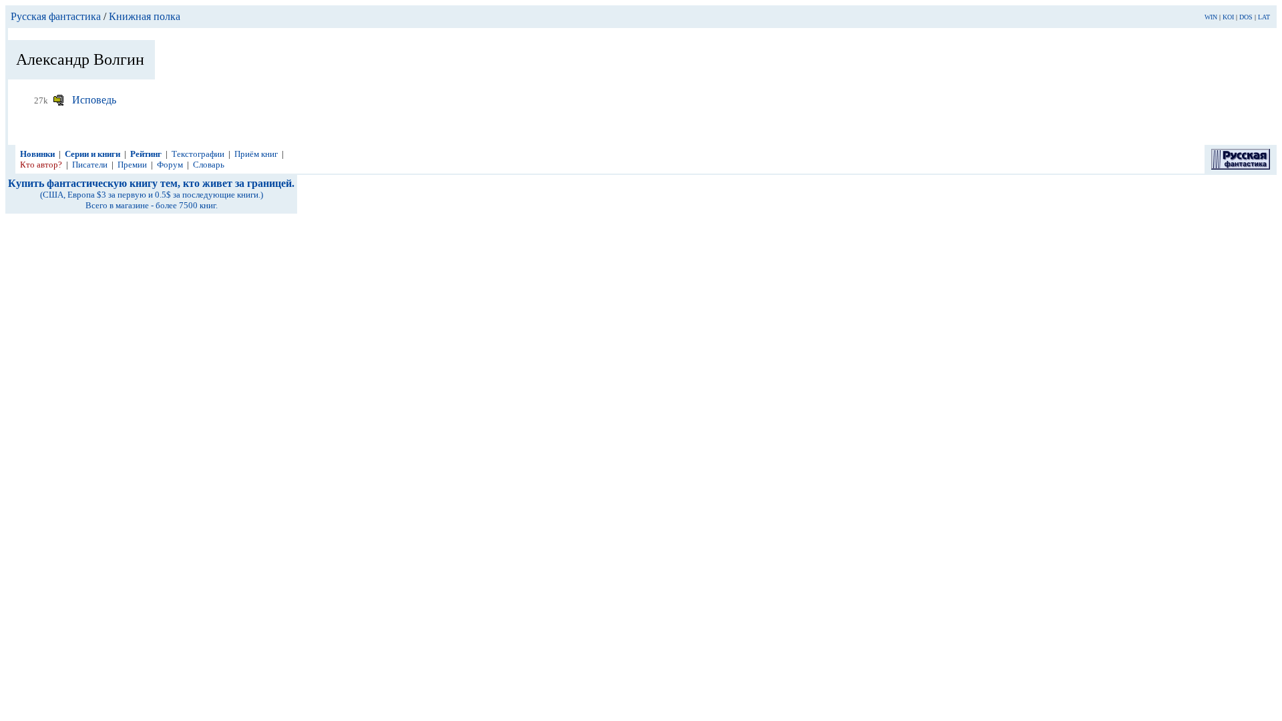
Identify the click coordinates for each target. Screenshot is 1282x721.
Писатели (90, 165)
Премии (132, 165)
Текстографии (198, 154)
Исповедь (94, 99)
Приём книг (256, 154)
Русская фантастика (56, 16)
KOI (1228, 17)
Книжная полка (144, 16)
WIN (1211, 17)
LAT (1264, 17)
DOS (1246, 17)
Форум (170, 165)
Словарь (208, 165)
